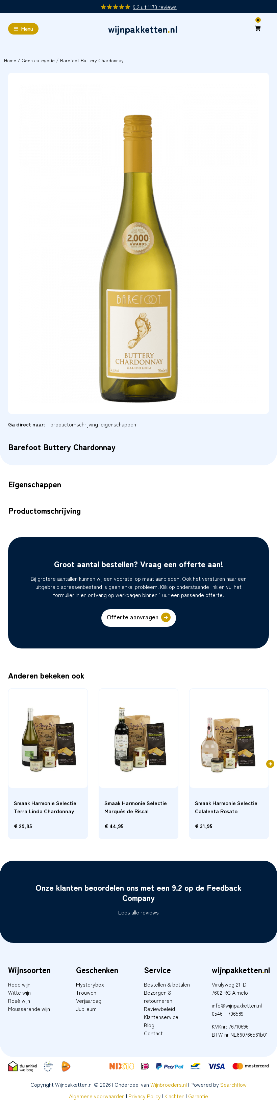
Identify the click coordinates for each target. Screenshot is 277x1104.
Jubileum (86, 1008)
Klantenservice (161, 1017)
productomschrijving (74, 424)
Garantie (198, 1096)
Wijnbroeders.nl (168, 1084)
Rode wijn (19, 984)
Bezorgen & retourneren (158, 996)
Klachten (174, 1096)
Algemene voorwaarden (97, 1096)
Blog (149, 1025)
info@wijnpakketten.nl (237, 1005)
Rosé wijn (19, 1000)
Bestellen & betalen (167, 984)
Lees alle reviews (138, 912)
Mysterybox (90, 984)
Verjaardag (88, 1000)
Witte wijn (19, 992)
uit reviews (155, 7)
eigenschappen (118, 424)
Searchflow (233, 1084)
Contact (153, 1033)
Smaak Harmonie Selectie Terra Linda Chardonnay (45, 807)
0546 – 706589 (228, 1013)
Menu (27, 28)
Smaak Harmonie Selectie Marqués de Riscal (135, 807)
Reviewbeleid (159, 1008)
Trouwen (86, 992)
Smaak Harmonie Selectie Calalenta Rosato (226, 807)
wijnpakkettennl (142, 29)
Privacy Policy (144, 1096)
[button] (270, 764)
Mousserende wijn (29, 1008)
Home (10, 60)
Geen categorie (38, 60)
